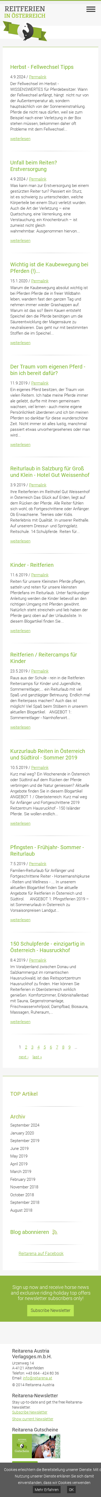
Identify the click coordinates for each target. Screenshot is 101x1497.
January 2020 (22, 1133)
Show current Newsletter (32, 1419)
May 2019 (18, 1156)
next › (24, 1057)
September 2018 (24, 1202)
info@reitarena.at (37, 1378)
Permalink (37, 77)
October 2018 (22, 1194)
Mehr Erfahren (47, 1490)
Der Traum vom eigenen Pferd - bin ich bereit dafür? (47, 369)
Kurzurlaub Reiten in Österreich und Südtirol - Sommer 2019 (47, 754)
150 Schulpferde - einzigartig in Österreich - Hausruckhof (47, 946)
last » (37, 1057)
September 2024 (24, 1125)
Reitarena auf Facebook (41, 1253)
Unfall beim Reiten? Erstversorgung (33, 165)
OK (71, 1490)
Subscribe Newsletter (50, 1310)
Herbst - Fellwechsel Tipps (42, 67)
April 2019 (18, 1164)
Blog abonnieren (29, 1232)
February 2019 (22, 1179)
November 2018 (24, 1187)
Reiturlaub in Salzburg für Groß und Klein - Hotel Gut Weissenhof (49, 471)
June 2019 (19, 1148)
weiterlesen (20, 138)
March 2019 (20, 1171)
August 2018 (21, 1210)
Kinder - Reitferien (32, 565)
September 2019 (24, 1140)
